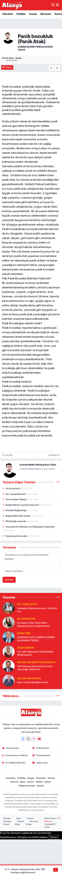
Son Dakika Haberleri (15, 763)
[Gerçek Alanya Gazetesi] (12, 5)
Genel (40, 786)
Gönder (9, 580)
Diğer (17, 824)
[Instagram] (33, 739)
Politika (20, 14)
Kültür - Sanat (43, 782)
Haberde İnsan (27, 786)
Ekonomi (45, 14)
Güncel (14, 782)
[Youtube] (39, 739)
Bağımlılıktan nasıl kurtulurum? (23, 505)
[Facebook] (22, 739)
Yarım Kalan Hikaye (16, 499)
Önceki (8, 455)
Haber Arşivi (42, 763)
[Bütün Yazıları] (58, 482)
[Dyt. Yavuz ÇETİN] (9, 608)
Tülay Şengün (25, 648)
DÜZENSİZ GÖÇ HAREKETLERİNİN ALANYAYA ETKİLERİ (36, 639)
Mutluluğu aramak (16, 521)
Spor (22, 782)
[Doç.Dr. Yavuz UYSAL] (9, 680)
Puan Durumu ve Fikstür (16, 755)
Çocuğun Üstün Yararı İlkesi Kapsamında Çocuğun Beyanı (33, 624)
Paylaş (9, 67)
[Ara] (53, 5)
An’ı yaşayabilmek (16, 494)
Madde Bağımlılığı (16, 510)
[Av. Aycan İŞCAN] (9, 622)
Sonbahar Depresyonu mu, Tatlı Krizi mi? (37, 610)
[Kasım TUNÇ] (9, 637)
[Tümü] (58, 597)
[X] (28, 739)
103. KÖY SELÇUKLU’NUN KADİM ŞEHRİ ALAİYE (35, 653)
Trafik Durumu (42, 748)
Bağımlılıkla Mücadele (18, 516)
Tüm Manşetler (43, 755)
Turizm (51, 778)
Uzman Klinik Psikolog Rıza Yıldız (38, 465)
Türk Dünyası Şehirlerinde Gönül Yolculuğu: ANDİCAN (34, 668)
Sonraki (52, 455)
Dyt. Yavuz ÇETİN (27, 604)
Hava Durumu (12, 748)
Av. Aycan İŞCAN (26, 619)
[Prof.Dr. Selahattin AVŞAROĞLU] (9, 666)
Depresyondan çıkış (17, 536)
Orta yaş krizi (13, 488)
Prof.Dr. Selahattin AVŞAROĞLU (36, 662)
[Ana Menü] (57, 5)
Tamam (54, 837)
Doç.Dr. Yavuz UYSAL (29, 678)
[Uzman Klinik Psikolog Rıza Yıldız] (8, 38)
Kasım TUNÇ (24, 633)
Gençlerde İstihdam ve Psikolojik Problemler (30, 527)
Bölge (29, 824)
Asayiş (33, 14)
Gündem (7, 14)
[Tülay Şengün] (9, 651)
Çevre (30, 782)
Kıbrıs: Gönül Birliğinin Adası (32, 682)
